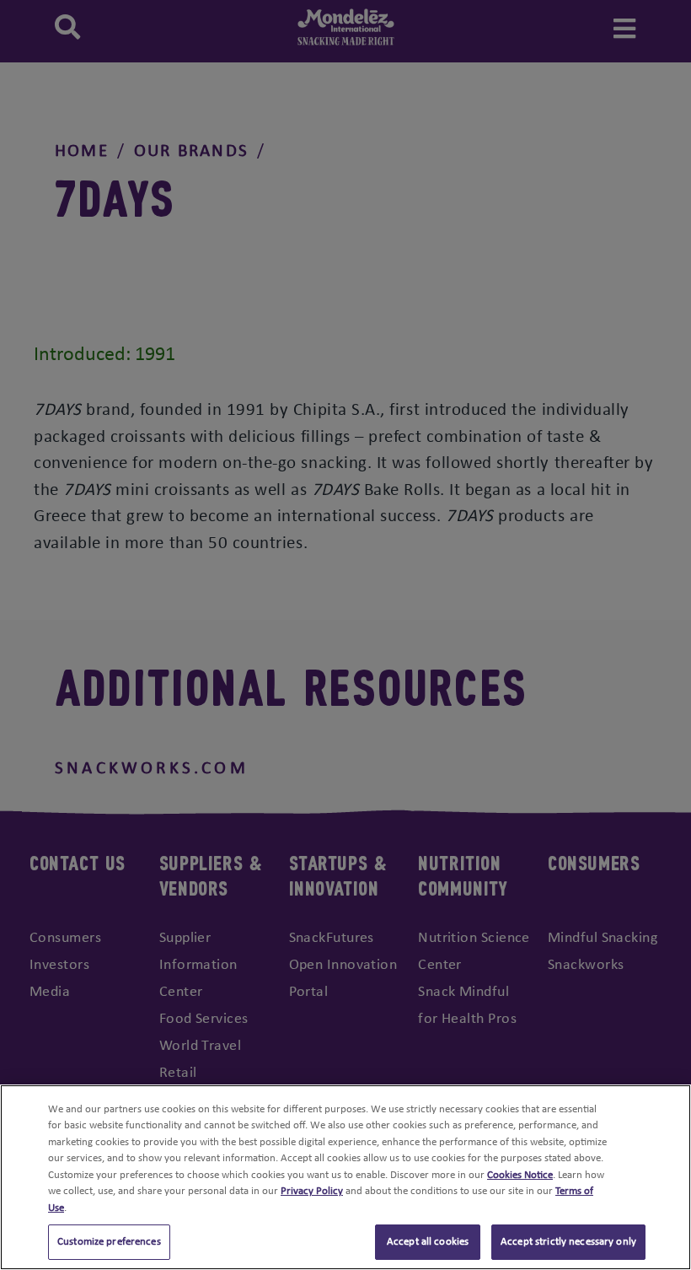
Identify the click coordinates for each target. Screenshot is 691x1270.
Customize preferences (109, 1241)
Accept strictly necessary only (568, 1241)
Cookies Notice (520, 1175)
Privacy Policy (312, 1191)
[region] (345, 1177)
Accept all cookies (428, 1241)
